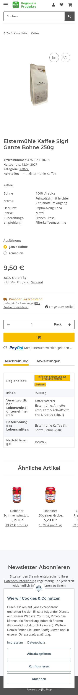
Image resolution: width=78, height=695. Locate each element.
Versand (37, 282)
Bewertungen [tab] (48, 361)
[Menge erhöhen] (69, 324)
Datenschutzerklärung (20, 581)
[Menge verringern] (8, 324)
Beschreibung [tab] (16, 361)
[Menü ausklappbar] (5, 2)
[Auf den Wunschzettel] (65, 57)
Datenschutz (36, 642)
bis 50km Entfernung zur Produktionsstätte (52, 378)
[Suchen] (70, 16)
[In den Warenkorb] (6, 47)
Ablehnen (39, 679)
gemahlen (16, 253)
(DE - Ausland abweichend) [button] (21, 305)
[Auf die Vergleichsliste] (54, 57)
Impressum (15, 642)
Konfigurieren (39, 666)
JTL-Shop (46, 689)
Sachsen (40, 384)
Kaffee (24, 169)
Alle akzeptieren (39, 653)
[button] (53, 4)
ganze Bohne (18, 247)
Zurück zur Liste (16, 33)
